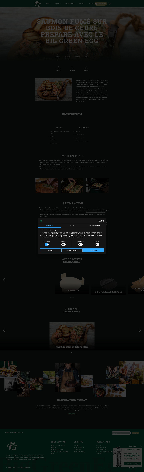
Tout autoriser (93, 250)
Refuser (50, 250)
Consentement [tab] (49, 225)
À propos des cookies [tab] (94, 225)
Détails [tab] (72, 225)
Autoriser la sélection (72, 250)
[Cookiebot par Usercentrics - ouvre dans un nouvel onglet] (97, 221)
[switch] (63, 244)
